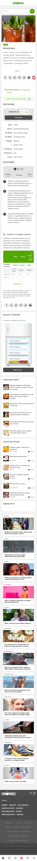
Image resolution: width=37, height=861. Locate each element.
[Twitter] (10, 78)
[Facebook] (5, 78)
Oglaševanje (9, 822)
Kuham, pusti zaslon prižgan (16, 99)
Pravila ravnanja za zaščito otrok (18, 836)
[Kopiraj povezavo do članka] (24, 78)
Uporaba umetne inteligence (18, 840)
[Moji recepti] (22, 858)
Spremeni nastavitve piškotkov (22, 827)
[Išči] (32, 11)
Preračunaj (18, 117)
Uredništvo (19, 822)
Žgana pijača (26, 90)
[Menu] (34, 858)
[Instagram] (34, 793)
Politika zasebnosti (13, 831)
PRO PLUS (28, 822)
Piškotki (8, 827)
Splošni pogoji (25, 831)
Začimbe (9, 92)
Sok (21, 90)
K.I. (19, 71)
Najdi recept (18, 370)
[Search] (3, 858)
